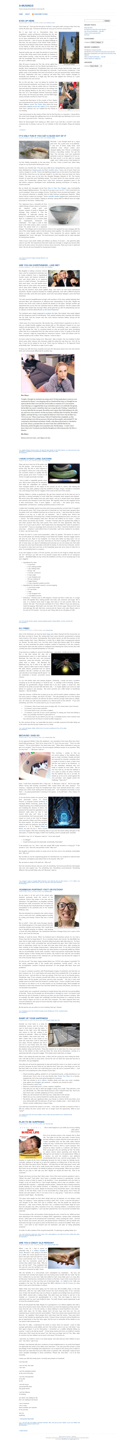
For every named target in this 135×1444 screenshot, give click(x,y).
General (49, 22)
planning (32, 1235)
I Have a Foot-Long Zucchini (35, 459)
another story (53, 170)
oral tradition (33, 1422)
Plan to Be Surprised (31, 1122)
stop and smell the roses (56, 1114)
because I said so (27, 881)
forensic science (35, 450)
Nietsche (43, 258)
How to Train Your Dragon (57, 188)
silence (44, 1080)
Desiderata (25, 1011)
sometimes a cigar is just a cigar (50, 451)
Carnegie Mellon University (40, 881)
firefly (37, 728)
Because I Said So (29, 735)
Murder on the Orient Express (47, 310)
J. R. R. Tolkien (72, 881)
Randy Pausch (35, 882)
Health (53, 137)
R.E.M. (58, 961)
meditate (39, 1114)
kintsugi (38, 258)
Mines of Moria (27, 882)
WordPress (65, 1439)
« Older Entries (23, 1431)
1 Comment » (22, 130)
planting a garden (47, 621)
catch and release (26, 728)
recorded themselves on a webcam (62, 997)
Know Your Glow (64, 1076)
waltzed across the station (36, 106)
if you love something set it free (51, 728)
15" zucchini (25, 621)
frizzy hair (30, 1011)
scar (47, 258)
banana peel (37, 170)
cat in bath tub (51, 881)
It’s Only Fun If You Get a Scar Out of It (42, 136)
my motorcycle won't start (72, 450)
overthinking (28, 451)
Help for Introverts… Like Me (97, 57)
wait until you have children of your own (62, 1422)
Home (21, 14)
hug (40, 1084)
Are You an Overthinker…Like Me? (39, 265)
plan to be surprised (24, 1235)
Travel (53, 22)
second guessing (36, 451)
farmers (31, 621)
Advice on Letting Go (95, 58)
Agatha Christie (26, 450)
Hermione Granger (38, 1011)
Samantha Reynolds (27, 1419)
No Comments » (23, 452)
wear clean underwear (56, 882)
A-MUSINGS (26, 5)
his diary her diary (44, 450)
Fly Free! (24, 628)
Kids (49, 460)
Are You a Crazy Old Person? (36, 1243)
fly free (41, 728)
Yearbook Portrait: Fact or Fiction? (41, 889)
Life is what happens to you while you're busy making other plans (62, 1234)
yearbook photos (63, 1011)
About (27, 14)
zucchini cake (69, 621)
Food (46, 460)
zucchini (63, 621)
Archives (86, 66)
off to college (63, 728)
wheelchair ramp (67, 1114)
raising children (56, 621)
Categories (87, 42)
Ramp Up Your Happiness (33, 1018)
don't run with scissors (62, 881)
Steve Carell (38, 1235)
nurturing (40, 621)
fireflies (34, 728)
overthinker (22, 451)
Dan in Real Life (26, 1234)
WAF (50, 1422)
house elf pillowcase (49, 1011)
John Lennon (41, 1234)
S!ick (85, 57)
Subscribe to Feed (41, 14)
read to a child (46, 1114)
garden (35, 621)
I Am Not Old (25, 1422)
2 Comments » (22, 259)
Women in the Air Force (64, 1283)
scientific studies (53, 196)
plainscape (73, 1439)
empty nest (34, 1234)
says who (47, 882)
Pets (54, 737)
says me (42, 882)
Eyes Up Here (26, 21)
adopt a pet (25, 1114)
